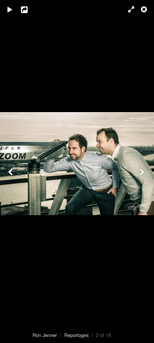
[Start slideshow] (10, 9)
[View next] (143, 171)
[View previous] (11, 171)
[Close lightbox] (144, 9)
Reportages (76, 335)
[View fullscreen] (127, 9)
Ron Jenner (45, 335)
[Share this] (29, 9)
